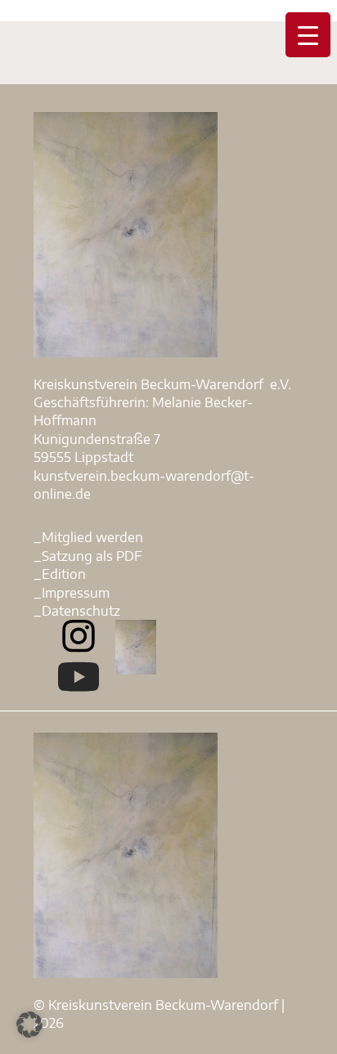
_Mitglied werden (88, 537)
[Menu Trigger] (307, 34)
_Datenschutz (77, 611)
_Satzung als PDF (88, 556)
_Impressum (72, 593)
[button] (29, 1024)
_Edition (60, 574)
